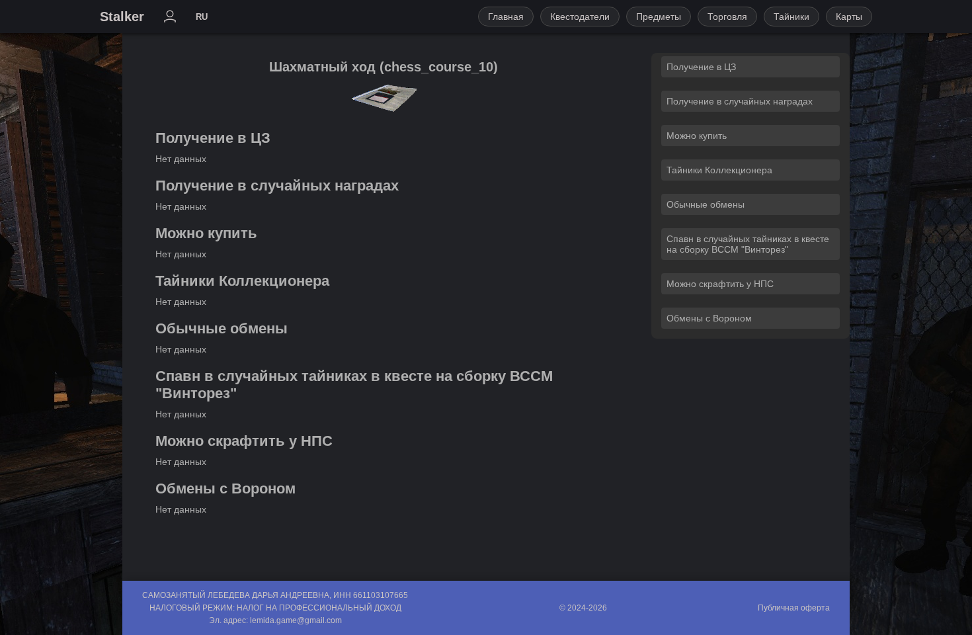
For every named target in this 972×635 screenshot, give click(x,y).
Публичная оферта (794, 608)
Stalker (122, 16)
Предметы (658, 16)
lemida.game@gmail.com (296, 620)
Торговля (727, 16)
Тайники (791, 16)
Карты (849, 16)
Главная (506, 16)
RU (202, 17)
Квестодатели (580, 16)
